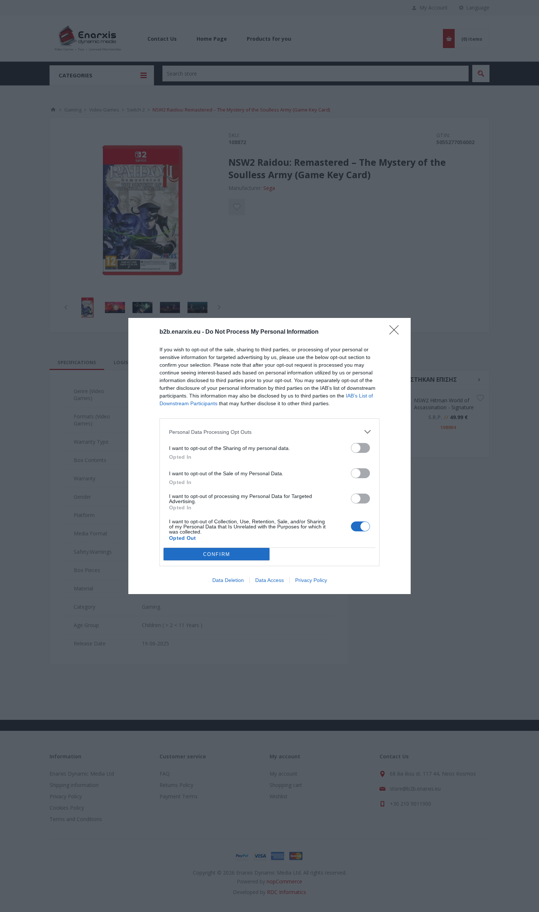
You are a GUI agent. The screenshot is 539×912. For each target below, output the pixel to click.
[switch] (360, 448)
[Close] (396, 332)
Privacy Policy (311, 580)
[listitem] (269, 432)
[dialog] (269, 456)
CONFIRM (216, 554)
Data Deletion (228, 580)
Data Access (269, 580)
